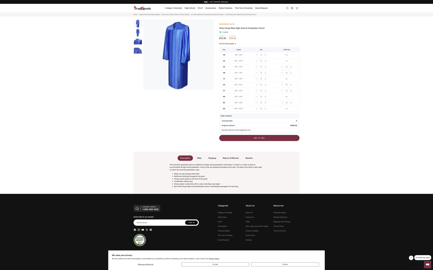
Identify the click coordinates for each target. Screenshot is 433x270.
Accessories (222, 226)
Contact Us (250, 217)
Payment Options (279, 212)
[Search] (287, 8)
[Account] (292, 8)
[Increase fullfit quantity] (290, 66)
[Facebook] (135, 229)
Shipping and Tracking (281, 222)
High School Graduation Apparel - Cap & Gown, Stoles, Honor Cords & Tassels (164, 14)
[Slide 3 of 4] (138, 42)
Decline (285, 264)
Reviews (249, 158)
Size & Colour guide (226, 43)
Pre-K (220, 222)
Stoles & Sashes (224, 231)
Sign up (191, 222)
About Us (249, 212)
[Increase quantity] (265, 55)
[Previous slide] (145, 54)
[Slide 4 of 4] (138, 51)
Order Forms (250, 235)
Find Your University (225, 235)
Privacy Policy (278, 226)
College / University (225, 212)
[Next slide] (212, 54)
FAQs (199, 158)
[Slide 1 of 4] (138, 23)
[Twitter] (146, 229)
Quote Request (223, 240)
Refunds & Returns (280, 217)
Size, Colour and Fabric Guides (257, 226)
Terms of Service (279, 231)
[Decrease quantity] (257, 55)
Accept (215, 264)
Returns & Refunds (231, 158)
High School (222, 217)
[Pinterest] (150, 229)
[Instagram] (138, 229)
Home (135, 14)
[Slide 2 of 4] (138, 32)
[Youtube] (142, 229)
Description (185, 158)
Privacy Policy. (214, 259)
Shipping (212, 158)
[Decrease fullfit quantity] (282, 66)
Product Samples (252, 231)
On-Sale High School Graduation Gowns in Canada (207, 14)
